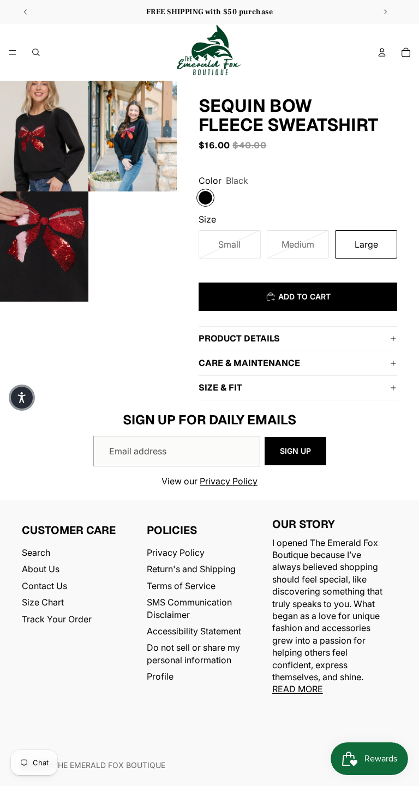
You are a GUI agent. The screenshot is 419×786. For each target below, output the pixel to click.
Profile (160, 676)
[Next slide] (385, 12)
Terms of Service (181, 585)
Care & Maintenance (249, 363)
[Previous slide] (26, 12)
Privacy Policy (229, 481)
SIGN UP (295, 450)
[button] (22, 398)
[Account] (382, 52)
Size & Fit (220, 387)
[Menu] (12, 52)
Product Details (239, 338)
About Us (40, 569)
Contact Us (44, 585)
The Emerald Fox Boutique (109, 765)
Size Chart (43, 602)
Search (36, 552)
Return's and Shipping (191, 569)
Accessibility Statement (194, 631)
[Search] (36, 52)
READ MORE (297, 688)
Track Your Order (57, 619)
